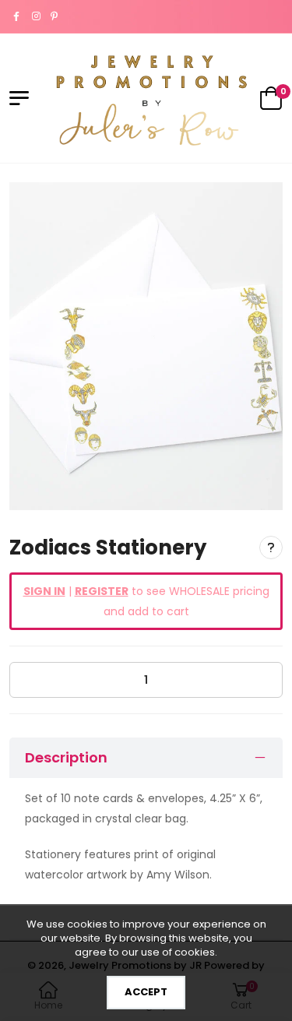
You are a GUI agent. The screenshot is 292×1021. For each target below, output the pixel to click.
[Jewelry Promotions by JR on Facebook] (18, 16)
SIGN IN (44, 592)
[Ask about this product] (271, 547)
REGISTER (101, 592)
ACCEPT (146, 991)
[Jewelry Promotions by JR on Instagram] (37, 16)
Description (66, 757)
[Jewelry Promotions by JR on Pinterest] (56, 16)
